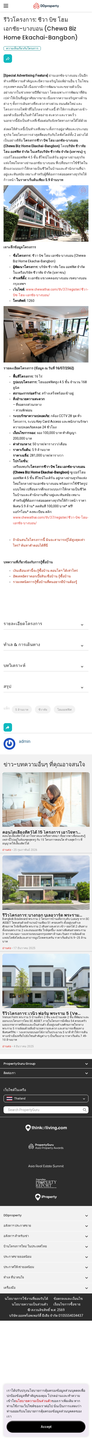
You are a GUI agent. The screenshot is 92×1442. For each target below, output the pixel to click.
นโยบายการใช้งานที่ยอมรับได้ (26, 1298)
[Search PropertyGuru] (85, 1110)
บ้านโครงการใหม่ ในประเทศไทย (25, 1246)
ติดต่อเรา (9, 1073)
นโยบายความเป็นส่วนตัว (34, 1401)
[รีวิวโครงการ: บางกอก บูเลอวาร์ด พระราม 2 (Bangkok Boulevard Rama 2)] (46, 882)
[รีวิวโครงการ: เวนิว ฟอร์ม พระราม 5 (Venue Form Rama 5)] (46, 981)
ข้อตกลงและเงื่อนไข (68, 1298)
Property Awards (46, 1146)
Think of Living (46, 1128)
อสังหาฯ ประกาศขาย (17, 1225)
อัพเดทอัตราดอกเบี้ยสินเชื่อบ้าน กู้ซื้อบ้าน (42, 576)
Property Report (46, 1183)
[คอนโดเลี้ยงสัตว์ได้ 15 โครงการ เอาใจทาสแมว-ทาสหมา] (46, 799)
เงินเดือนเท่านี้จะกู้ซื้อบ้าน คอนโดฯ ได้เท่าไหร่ (45, 570)
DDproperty (13, 1215)
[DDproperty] (46, 5)
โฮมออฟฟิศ (64, 709)
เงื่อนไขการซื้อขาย (66, 1304)
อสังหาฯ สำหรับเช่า (16, 1236)
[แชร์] (8, 58)
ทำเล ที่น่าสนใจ (14, 1277)
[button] (84, 1063)
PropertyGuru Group (19, 1063)
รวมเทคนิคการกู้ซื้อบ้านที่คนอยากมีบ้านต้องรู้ (45, 582)
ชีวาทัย (42, 709)
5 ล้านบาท (21, 709)
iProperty (46, 1197)
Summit (46, 1166)
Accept (46, 1427)
